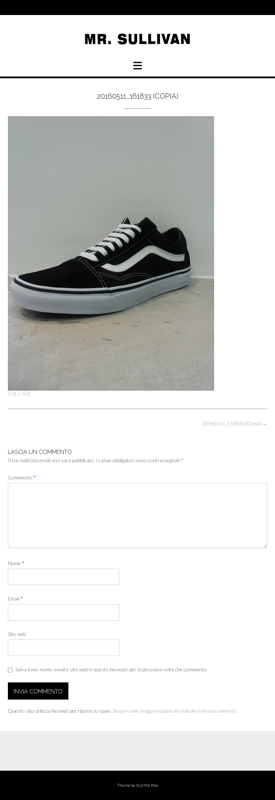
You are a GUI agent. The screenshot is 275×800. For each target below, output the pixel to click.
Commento (22, 477)
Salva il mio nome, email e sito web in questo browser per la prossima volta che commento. (111, 669)
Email (15, 599)
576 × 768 (19, 394)
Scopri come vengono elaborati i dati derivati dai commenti (174, 711)
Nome (16, 563)
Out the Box (147, 785)
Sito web (17, 634)
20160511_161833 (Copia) (234, 423)
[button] (137, 65)
